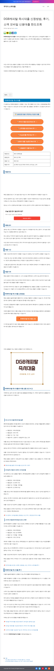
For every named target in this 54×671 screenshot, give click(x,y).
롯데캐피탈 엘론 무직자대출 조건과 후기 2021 (17, 465)
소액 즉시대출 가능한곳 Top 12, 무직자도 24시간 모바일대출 (21, 630)
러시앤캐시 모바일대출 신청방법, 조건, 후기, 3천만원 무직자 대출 (22, 515)
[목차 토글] (9, 95)
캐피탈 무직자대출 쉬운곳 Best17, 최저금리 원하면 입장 (20, 621)
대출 (43, 6)
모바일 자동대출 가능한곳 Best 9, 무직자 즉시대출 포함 (20, 625)
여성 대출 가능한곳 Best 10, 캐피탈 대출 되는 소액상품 (17, 659)
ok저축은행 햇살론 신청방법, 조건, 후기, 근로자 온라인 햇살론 (19, 661)
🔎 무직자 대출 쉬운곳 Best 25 (26, 122)
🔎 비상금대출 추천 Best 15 (26, 135)
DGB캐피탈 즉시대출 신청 (28, 319)
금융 (48, 6)
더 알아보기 (35, 1)
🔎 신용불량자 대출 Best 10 (26, 148)
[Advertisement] (27, 53)
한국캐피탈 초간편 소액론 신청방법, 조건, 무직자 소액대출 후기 (22, 565)
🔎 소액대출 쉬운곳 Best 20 (26, 128)
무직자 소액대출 (10, 6)
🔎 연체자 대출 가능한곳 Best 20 (26, 141)
